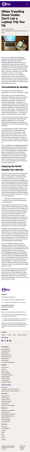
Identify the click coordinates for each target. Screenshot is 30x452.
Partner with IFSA (5, 396)
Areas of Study (4, 371)
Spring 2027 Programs (6, 382)
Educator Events (5, 403)
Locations (3, 369)
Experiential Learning (6, 354)
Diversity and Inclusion (6, 356)
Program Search (5, 367)
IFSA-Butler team (7, 252)
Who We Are (4, 426)
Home (3, 29)
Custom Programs (5, 397)
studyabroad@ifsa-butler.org (7, 305)
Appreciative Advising (6, 401)
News (2, 434)
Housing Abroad (5, 358)
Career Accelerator (5, 372)
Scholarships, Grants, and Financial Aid (10, 389)
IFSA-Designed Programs (7, 374)
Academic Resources (6, 399)
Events (3, 435)
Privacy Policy (23, 446)
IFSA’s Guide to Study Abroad (7, 362)
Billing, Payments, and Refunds (8, 414)
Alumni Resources (5, 417)
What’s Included (5, 353)
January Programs (5, 378)
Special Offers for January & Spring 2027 (10, 391)
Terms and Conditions (22, 448)
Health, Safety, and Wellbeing (8, 410)
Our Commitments (5, 428)
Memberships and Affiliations (8, 405)
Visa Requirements (5, 421)
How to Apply (4, 387)
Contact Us (3, 439)
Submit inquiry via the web (7, 306)
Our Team (3, 430)
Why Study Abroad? (5, 349)
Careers (3, 437)
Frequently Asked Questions (7, 416)
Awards (3, 432)
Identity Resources (5, 412)
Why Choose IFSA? (5, 351)
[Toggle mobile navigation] (27, 4)
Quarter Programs (5, 376)
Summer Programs (5, 380)
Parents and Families (6, 419)
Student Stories (9, 29)
